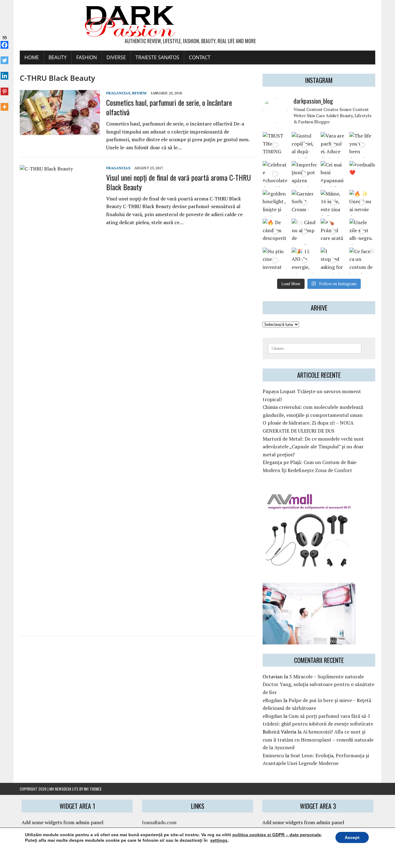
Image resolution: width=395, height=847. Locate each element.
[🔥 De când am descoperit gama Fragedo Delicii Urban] (276, 232)
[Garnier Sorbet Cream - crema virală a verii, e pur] (305, 203)
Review (139, 93)
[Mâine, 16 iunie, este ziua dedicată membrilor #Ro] (334, 203)
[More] (4, 104)
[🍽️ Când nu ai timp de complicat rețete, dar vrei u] (305, 232)
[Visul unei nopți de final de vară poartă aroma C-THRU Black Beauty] (60, 623)
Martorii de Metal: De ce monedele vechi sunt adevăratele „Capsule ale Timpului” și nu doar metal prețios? (313, 446)
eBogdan (272, 700)
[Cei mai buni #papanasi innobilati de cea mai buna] (334, 174)
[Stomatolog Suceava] (309, 640)
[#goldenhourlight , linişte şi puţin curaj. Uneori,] (276, 203)
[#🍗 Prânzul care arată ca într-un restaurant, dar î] (334, 232)
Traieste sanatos (157, 57)
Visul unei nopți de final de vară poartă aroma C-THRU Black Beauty (178, 182)
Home (31, 57)
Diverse (116, 57)
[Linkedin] (4, 72)
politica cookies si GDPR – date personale (276, 834)
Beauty (57, 57)
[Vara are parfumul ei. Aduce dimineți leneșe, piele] (334, 145)
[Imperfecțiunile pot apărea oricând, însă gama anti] (305, 174)
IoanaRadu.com (159, 822)
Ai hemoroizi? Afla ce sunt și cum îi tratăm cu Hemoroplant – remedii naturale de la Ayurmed (318, 739)
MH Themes (93, 788)
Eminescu (273, 755)
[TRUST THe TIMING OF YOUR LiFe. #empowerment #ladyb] (276, 145)
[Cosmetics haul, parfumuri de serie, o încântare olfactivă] (60, 131)
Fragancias (118, 93)
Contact (199, 57)
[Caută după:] (314, 347)
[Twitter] (4, 57)
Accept (352, 837)
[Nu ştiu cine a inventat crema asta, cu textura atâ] (276, 260)
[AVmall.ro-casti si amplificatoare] (309, 564)
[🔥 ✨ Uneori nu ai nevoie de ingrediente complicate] (362, 203)
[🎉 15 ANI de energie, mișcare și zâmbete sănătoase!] (305, 260)
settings (218, 840)
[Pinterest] (4, 88)
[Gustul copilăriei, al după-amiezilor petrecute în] (305, 145)
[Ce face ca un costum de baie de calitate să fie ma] (362, 260)
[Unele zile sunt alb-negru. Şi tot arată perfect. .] (362, 232)
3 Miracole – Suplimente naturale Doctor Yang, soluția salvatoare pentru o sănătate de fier (318, 684)
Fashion (86, 57)
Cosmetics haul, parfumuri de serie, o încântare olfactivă (169, 107)
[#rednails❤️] (362, 174)
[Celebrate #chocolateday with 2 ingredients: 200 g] (276, 174)
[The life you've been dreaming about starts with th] (362, 145)
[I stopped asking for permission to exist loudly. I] (334, 260)
